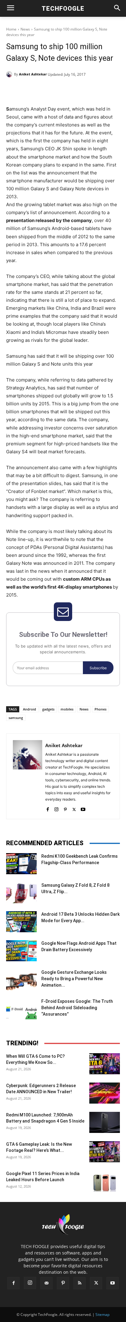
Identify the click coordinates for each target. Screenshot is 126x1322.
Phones (100, 709)
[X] (45, 90)
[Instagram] (56, 808)
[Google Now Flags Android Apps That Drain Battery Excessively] (21, 950)
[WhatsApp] (74, 90)
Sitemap (102, 1314)
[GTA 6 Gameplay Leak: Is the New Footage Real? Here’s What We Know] (104, 1151)
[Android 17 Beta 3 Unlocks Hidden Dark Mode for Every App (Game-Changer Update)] (21, 921)
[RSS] (79, 1283)
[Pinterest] (60, 90)
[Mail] (46, 1283)
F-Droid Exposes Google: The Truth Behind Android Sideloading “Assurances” (77, 1008)
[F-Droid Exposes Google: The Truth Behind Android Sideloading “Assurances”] (21, 1008)
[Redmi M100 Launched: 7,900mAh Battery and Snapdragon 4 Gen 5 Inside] (104, 1122)
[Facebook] (31, 90)
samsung (16, 717)
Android (29, 709)
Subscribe (98, 668)
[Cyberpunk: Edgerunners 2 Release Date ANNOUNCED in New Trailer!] (104, 1093)
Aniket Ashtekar (33, 74)
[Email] (88, 90)
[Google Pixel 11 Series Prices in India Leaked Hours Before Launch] (104, 1181)
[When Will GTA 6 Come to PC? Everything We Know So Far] (104, 1063)
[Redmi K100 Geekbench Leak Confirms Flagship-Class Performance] (21, 863)
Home (11, 29)
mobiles (67, 709)
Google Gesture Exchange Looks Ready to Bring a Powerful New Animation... (74, 979)
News (25, 29)
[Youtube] (83, 808)
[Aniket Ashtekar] (10, 74)
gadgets (48, 709)
